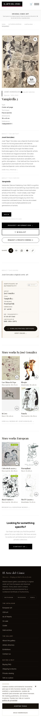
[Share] (10, 250)
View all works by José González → (18, 421)
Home (3, 24)
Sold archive (7, 630)
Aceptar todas (20, 706)
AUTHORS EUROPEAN (14, 24)
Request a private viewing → (20, 240)
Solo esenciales (20, 713)
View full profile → (10, 169)
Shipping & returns (9, 669)
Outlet (5, 625)
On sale (5, 621)
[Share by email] (16, 250)
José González (12, 92)
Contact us (7, 654)
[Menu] (36, 4)
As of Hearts (7, 617)
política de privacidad (9, 700)
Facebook (22, 597)
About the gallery (9, 640)
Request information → (20, 225)
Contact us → (20, 546)
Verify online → (20, 333)
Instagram (8, 597)
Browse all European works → (16, 507)
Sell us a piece (8, 678)
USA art (5, 612)
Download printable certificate (22, 328)
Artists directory (8, 645)
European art (7, 608)
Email (32, 597)
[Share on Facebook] (27, 250)
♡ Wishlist (20, 232)
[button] (35, 39)
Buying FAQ (7, 664)
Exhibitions (6, 649)
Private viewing (8, 673)
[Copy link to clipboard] (32, 250)
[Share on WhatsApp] (21, 250)
